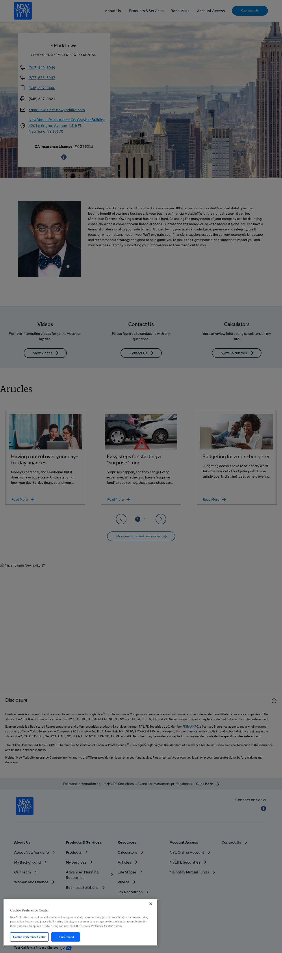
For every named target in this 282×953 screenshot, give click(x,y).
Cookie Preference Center (29, 937)
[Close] (151, 904)
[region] (81, 922)
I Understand (66, 937)
